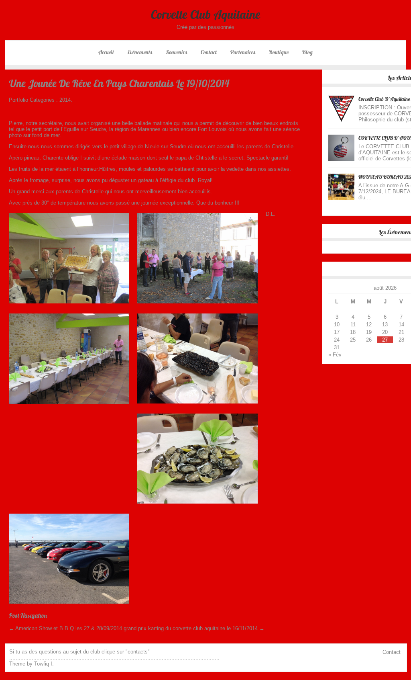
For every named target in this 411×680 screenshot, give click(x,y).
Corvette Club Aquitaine (205, 14)
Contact (209, 52)
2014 (65, 100)
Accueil (106, 52)
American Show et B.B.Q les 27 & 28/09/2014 (65, 628)
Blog (307, 52)
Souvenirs (176, 52)
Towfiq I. (44, 664)
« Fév (335, 355)
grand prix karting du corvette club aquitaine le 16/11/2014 (194, 628)
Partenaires (242, 52)
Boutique (279, 52)
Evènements (140, 52)
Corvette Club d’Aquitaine (384, 99)
